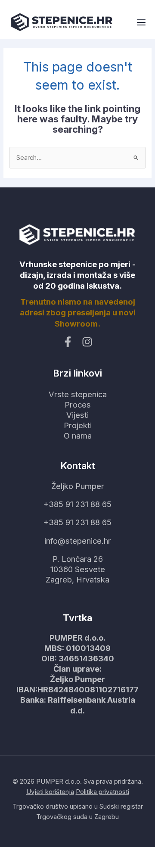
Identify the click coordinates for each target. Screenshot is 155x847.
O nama (78, 435)
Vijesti (77, 415)
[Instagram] (87, 341)
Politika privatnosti (102, 792)
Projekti (78, 425)
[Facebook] (67, 341)
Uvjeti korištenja (50, 792)
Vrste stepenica (78, 394)
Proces (78, 404)
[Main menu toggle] (141, 23)
